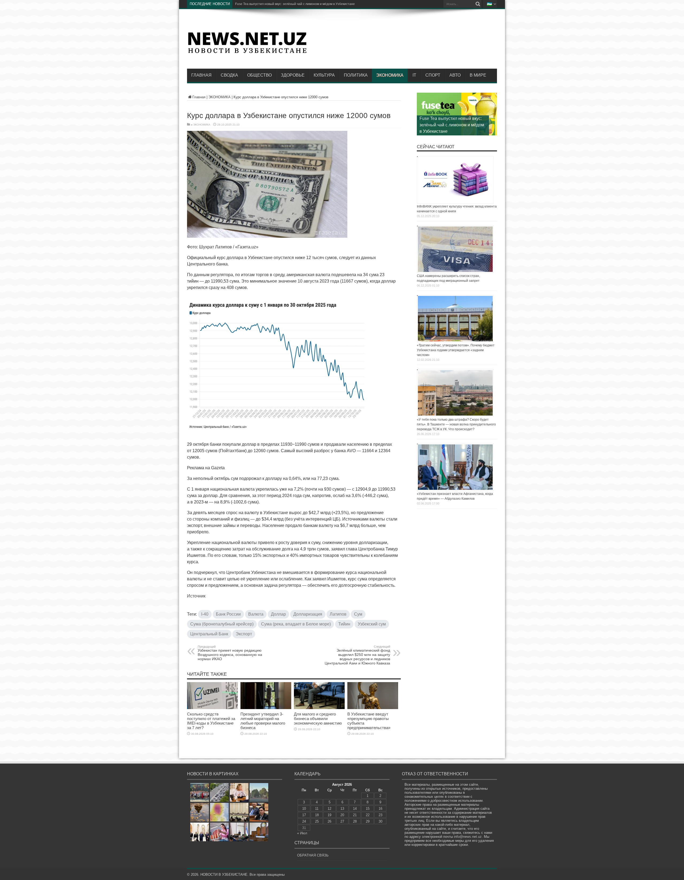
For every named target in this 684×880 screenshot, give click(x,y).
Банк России (228, 614)
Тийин (344, 624)
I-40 (204, 614)
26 (329, 821)
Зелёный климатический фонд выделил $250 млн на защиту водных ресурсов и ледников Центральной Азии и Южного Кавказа (357, 655)
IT (414, 75)
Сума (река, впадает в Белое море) (296, 624)
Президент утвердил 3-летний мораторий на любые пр (277, 4)
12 (329, 809)
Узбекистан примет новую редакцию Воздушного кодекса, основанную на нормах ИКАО (230, 653)
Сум (358, 614)
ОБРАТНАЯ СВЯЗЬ (313, 855)
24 (304, 821)
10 (304, 809)
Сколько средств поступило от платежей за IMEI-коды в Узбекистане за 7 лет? (211, 721)
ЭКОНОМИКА (389, 75)
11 (316, 809)
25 (317, 821)
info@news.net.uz (468, 837)
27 (342, 821)
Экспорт (244, 634)
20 (342, 815)
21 (355, 815)
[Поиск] (478, 4)
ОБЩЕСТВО (259, 75)
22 (368, 815)
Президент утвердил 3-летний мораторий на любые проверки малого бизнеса (262, 721)
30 (380, 821)
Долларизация (307, 614)
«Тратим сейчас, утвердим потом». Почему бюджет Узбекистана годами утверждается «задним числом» (456, 350)
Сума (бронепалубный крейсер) (222, 624)
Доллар (278, 614)
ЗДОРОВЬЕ (293, 75)
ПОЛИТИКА (356, 75)
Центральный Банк (209, 634)
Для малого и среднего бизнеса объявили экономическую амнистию (318, 718)
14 (355, 809)
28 (355, 821)
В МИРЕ (478, 75)
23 (380, 815)
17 (304, 815)
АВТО (455, 75)
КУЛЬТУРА (324, 75)
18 (317, 815)
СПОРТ (432, 75)
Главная (201, 75)
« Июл (302, 833)
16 (380, 809)
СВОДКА (229, 75)
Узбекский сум (372, 624)
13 (342, 809)
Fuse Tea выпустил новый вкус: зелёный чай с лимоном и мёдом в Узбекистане (451, 125)
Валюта (255, 614)
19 (329, 815)
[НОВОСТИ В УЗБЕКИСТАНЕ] (247, 52)
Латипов (338, 614)
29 (368, 821)
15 (368, 809)
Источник (196, 596)
